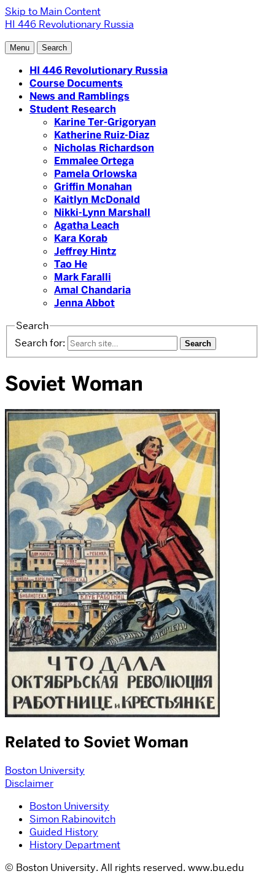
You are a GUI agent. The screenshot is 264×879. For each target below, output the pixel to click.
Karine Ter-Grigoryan (105, 122)
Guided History (63, 831)
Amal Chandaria (92, 290)
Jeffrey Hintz (85, 251)
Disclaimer (29, 783)
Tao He (70, 264)
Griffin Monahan (93, 186)
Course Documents (76, 83)
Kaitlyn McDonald (97, 199)
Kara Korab (80, 238)
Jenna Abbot (84, 302)
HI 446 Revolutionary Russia (98, 70)
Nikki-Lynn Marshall (102, 212)
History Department (74, 844)
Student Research (72, 109)
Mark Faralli (82, 277)
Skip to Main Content (53, 11)
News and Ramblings (79, 96)
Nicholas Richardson (104, 147)
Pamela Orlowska (95, 173)
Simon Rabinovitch (72, 819)
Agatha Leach (86, 225)
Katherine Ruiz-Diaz (101, 135)
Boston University (45, 770)
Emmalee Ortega (94, 160)
